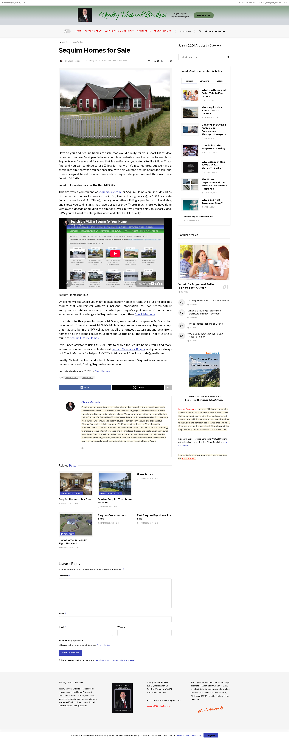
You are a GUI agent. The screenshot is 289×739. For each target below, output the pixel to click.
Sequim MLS (87, 378)
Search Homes (162, 31)
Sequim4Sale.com (109, 192)
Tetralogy (185, 31)
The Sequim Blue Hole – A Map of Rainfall (212, 110)
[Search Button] (200, 31)
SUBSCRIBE (204, 15)
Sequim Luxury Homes (84, 338)
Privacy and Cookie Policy (189, 735)
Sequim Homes (71, 378)
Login (210, 31)
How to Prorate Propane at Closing (205, 323)
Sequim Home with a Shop (75, 499)
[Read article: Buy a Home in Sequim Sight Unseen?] (76, 524)
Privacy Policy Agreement (72, 640)
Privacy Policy (103, 645)
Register (221, 31)
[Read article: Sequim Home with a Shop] (76, 483)
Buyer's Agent (67, 534)
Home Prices (145, 474)
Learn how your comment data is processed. (115, 660)
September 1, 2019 (145, 479)
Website (121, 627)
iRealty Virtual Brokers (132, 15)
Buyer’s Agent (93, 31)
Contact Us (144, 31)
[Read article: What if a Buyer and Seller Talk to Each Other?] (204, 261)
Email (62, 626)
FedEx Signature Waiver (198, 216)
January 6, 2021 (66, 503)
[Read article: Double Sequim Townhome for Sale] (115, 483)
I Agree (211, 735)
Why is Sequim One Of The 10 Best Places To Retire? (213, 165)
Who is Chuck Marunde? (119, 31)
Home (78, 31)
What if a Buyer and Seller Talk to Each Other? (214, 93)
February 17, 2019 (94, 60)
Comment (64, 575)
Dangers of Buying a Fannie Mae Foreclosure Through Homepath (204, 312)
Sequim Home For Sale (74, 42)
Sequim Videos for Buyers (128, 349)
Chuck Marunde (74, 60)
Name (62, 613)
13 (79, 548)
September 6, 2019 (67, 548)
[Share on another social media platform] (168, 387)
